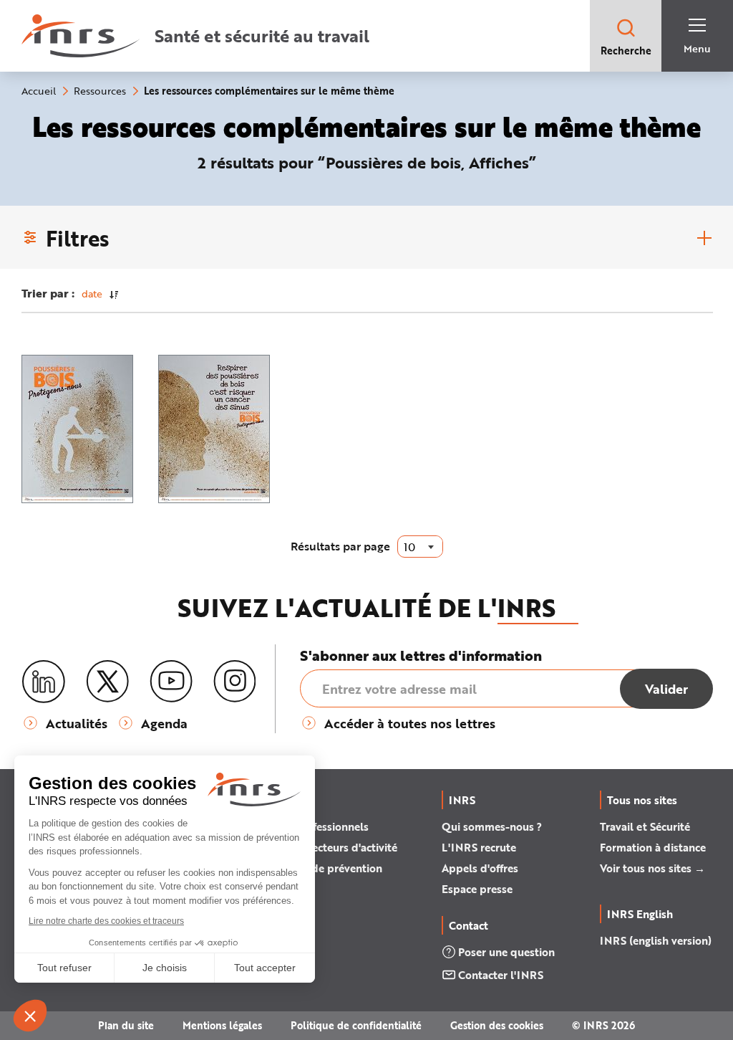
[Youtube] (171, 681)
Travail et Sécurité (645, 826)
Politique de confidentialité (356, 1025)
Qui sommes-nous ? (492, 826)
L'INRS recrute (479, 847)
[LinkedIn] (43, 682)
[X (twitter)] (107, 681)
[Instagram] (234, 681)
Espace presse (477, 889)
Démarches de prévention (317, 868)
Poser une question (506, 952)
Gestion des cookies (496, 1025)
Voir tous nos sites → (652, 868)
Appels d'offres (480, 868)
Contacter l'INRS (500, 975)
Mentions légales (222, 1025)
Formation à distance (653, 847)
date (92, 293)
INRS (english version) (656, 940)
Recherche (626, 50)
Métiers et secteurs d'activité (325, 847)
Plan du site (126, 1025)
